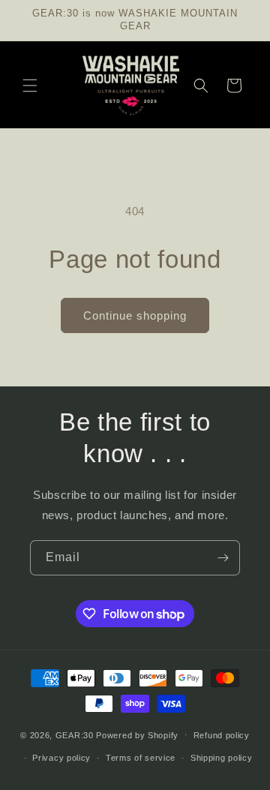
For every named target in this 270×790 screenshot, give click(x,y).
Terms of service (141, 757)
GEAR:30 (75, 734)
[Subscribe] (222, 557)
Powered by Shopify (137, 734)
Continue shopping (135, 315)
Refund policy (222, 735)
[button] (30, 85)
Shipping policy (221, 757)
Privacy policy (61, 757)
